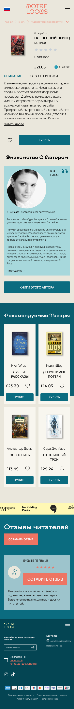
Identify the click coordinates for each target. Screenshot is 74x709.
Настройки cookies (49, 698)
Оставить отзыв (20, 539)
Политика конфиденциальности (52, 695)
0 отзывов (41, 57)
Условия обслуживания (27, 698)
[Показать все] (67, 21)
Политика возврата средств (21, 695)
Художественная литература (47, 21)
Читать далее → (16, 270)
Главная (8, 21)
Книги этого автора (37, 287)
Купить (44, 140)
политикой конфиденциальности (23, 661)
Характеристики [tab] (44, 76)
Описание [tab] (13, 76)
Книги (22, 21)
